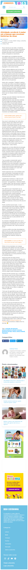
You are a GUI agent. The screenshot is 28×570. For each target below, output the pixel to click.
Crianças (7, 538)
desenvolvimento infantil (9, 330)
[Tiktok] (8, 558)
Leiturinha (23, 41)
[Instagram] (5, 558)
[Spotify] (15, 558)
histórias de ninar (7, 331)
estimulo (19, 330)
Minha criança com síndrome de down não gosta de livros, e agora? (13, 423)
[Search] (24, 7)
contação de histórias (11, 328)
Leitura (7, 532)
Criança (18, 41)
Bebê (14, 41)
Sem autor (10, 42)
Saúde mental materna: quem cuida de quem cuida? (12, 401)
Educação (7, 547)
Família (7, 541)
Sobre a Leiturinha (10, 550)
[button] (4, 7)
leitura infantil (21, 331)
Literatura (4, 42)
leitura (14, 331)
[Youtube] (11, 558)
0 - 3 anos (4, 41)
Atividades (8, 544)
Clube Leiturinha (9, 563)
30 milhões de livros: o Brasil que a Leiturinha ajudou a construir (14, 381)
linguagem (5, 333)
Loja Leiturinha (9, 566)
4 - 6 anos (10, 41)
